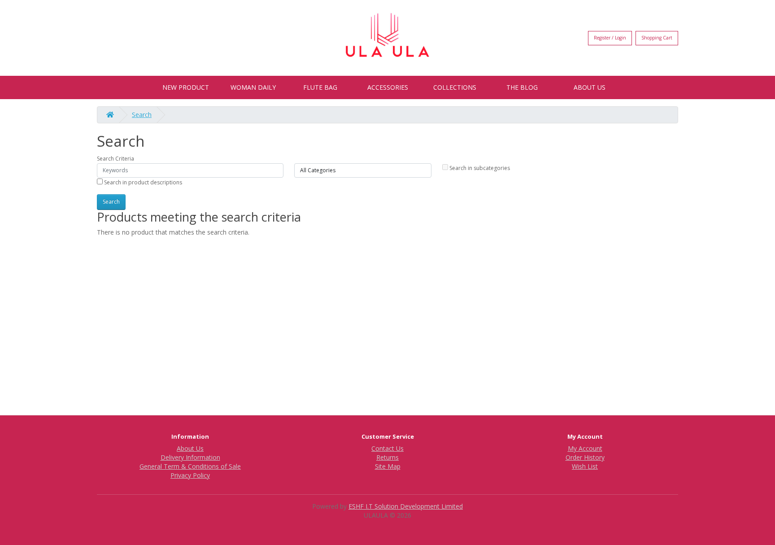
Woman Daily (253, 87)
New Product (185, 87)
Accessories (387, 87)
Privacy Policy (190, 475)
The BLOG (522, 87)
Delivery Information (190, 457)
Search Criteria (115, 158)
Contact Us (387, 448)
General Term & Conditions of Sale (190, 466)
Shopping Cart (656, 38)
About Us (589, 87)
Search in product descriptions (142, 182)
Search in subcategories (479, 168)
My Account (585, 448)
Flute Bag (320, 87)
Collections (454, 87)
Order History (585, 457)
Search (142, 114)
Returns (387, 457)
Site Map (388, 466)
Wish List (585, 466)
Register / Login (610, 38)
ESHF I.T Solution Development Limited (405, 506)
